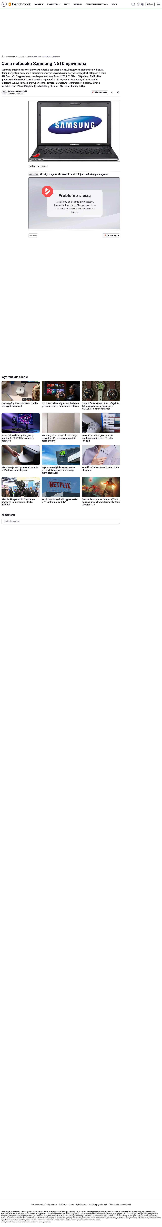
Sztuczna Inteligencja (97, 4)
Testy (67, 4)
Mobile (38, 4)
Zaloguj (150, 4)
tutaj (48, 1222)
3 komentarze (101, 92)
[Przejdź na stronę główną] (4, 6)
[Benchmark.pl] (22, 4)
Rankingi (78, 4)
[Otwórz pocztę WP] (133, 4)
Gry (113, 4)
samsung (33, 235)
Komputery (52, 4)
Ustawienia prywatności (119, 1204)
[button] (140, 4)
